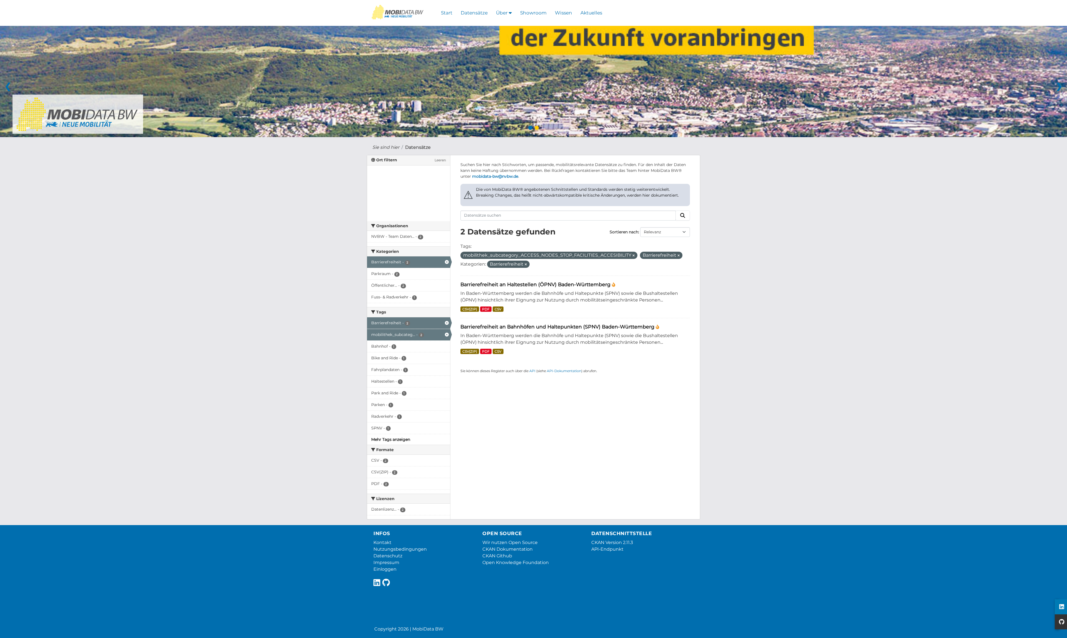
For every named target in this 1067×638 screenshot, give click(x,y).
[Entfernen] (633, 256)
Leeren (440, 160)
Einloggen (385, 569)
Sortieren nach (624, 231)
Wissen (563, 13)
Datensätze (474, 13)
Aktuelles (591, 13)
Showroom (533, 13)
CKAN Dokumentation (507, 549)
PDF (486, 309)
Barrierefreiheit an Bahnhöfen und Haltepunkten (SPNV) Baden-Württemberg (558, 327)
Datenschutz (387, 555)
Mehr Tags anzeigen (390, 439)
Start (446, 13)
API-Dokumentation (564, 371)
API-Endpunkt (607, 549)
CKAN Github (497, 555)
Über (502, 13)
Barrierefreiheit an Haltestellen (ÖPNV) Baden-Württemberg (536, 284)
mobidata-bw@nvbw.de (495, 176)
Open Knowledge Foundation (515, 562)
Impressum (386, 562)
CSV (498, 309)
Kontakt (382, 542)
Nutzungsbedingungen (400, 549)
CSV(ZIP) (469, 309)
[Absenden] (682, 216)
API (532, 371)
